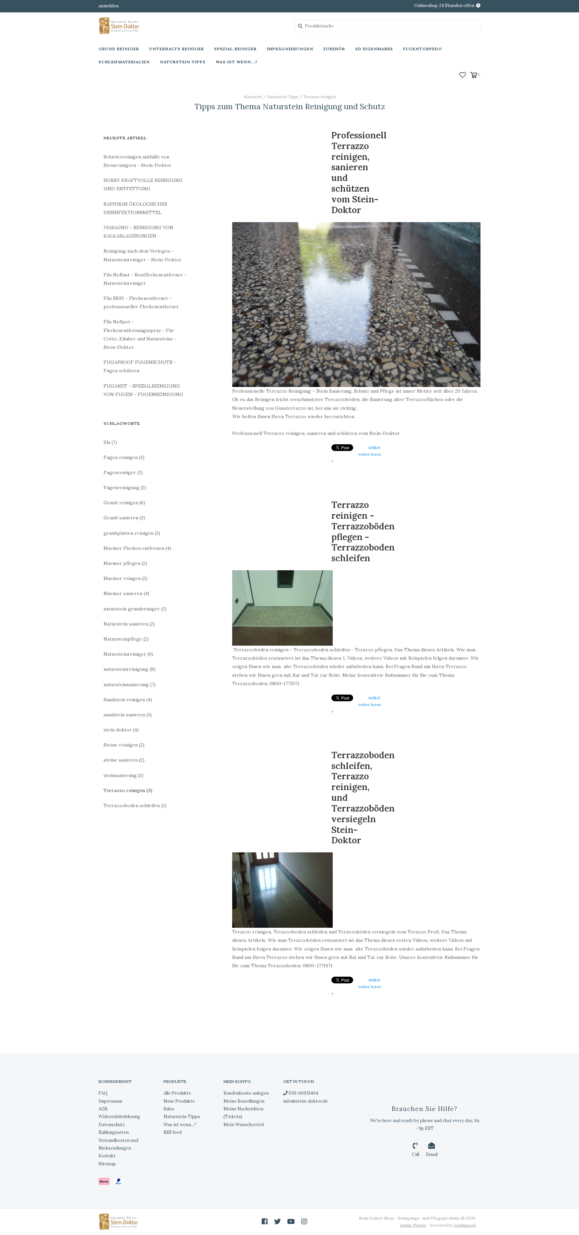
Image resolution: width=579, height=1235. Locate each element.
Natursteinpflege (126, 639)
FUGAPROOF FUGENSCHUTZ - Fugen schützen (140, 366)
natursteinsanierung (129, 684)
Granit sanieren (124, 518)
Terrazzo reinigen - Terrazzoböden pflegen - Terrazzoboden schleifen (363, 531)
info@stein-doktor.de (305, 1101)
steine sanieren (124, 760)
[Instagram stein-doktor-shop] (304, 1221)
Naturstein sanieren (129, 624)
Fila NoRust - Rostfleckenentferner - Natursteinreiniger (145, 279)
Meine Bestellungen (243, 1101)
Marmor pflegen (125, 563)
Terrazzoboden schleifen (135, 805)
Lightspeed (464, 1225)
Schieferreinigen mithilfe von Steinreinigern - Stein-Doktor (138, 161)
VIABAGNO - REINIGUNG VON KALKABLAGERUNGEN (138, 231)
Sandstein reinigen (128, 700)
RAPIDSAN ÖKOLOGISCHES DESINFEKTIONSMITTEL (135, 208)
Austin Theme (413, 1225)
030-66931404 (302, 1093)
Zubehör (334, 48)
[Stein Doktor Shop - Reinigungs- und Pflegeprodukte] (191, 25)
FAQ (103, 1093)
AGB (103, 1109)
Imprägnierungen (290, 48)
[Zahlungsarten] (106, 1182)
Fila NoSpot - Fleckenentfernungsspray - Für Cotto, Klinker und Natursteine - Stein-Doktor (140, 334)
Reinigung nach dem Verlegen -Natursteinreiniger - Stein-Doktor (143, 255)
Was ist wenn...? (236, 61)
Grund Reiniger (119, 48)
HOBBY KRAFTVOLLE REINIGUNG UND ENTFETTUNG (143, 184)
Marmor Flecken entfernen (137, 548)
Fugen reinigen (124, 457)
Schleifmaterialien (124, 61)
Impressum (110, 1101)
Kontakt (107, 1156)
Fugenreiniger (123, 472)
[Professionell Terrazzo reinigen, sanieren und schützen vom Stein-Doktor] (356, 304)
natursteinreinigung (129, 669)
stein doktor (121, 730)
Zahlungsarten (114, 1132)
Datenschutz (112, 1124)
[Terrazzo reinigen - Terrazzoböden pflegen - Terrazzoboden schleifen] (356, 608)
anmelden (109, 6)
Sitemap (107, 1164)
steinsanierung (123, 775)
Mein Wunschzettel (243, 1124)
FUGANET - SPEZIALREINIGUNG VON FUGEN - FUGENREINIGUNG (143, 390)
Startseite (252, 96)
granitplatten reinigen (132, 533)
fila (110, 442)
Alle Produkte (177, 1093)
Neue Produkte (179, 1101)
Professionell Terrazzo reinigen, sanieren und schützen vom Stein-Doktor (359, 172)
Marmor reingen (125, 578)
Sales (169, 1109)
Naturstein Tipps (183, 61)
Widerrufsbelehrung (119, 1116)
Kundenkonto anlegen (246, 1093)
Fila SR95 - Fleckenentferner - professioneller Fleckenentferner (141, 302)
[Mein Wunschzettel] (462, 74)
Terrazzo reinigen (319, 96)
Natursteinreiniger (128, 654)
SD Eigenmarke (374, 48)
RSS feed (173, 1132)
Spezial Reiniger (235, 48)
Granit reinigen (124, 503)
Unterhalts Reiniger (176, 48)
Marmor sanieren (126, 593)
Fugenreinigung (125, 487)
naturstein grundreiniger (135, 609)
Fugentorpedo (422, 48)
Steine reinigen (124, 745)
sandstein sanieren (128, 715)
